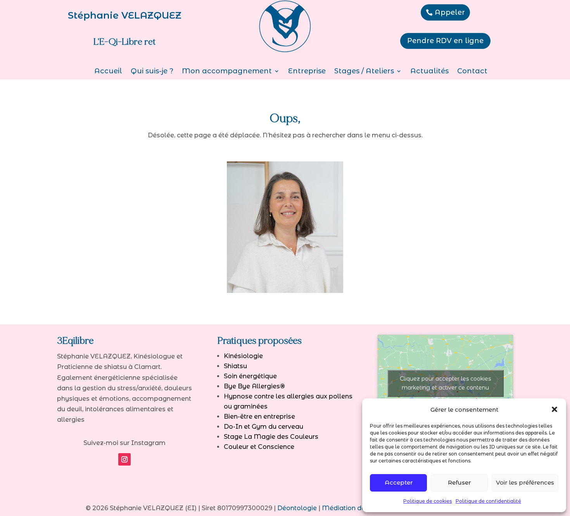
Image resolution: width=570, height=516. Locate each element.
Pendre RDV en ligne (445, 40)
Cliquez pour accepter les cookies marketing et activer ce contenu (445, 383)
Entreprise (307, 71)
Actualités (429, 71)
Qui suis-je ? (152, 71)
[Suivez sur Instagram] (124, 459)
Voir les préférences (525, 482)
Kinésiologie (243, 356)
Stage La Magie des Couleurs (271, 436)
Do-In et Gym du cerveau (263, 426)
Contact (472, 71)
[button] (554, 409)
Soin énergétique (250, 376)
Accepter (399, 482)
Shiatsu (235, 366)
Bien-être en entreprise (259, 416)
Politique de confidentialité (488, 501)
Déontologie (297, 508)
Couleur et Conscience (259, 446)
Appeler (450, 12)
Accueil (108, 71)
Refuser (459, 482)
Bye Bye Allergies (254, 386)
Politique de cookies (427, 501)
